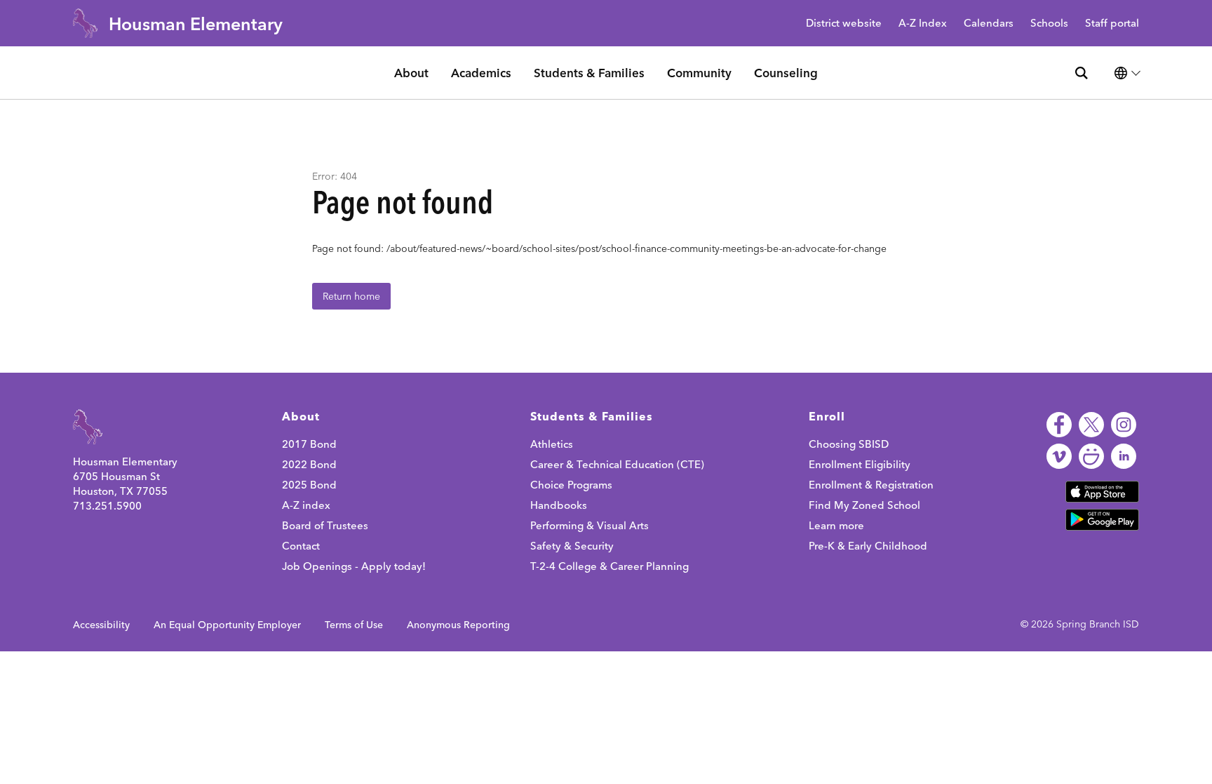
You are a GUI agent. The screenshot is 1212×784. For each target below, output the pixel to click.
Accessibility (101, 624)
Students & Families (589, 72)
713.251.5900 (107, 505)
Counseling (786, 72)
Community (699, 72)
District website (844, 23)
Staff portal (1112, 23)
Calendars (989, 23)
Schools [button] (1049, 23)
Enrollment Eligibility (859, 464)
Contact (301, 545)
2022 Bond (309, 464)
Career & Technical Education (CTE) (617, 464)
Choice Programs (571, 484)
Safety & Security (572, 545)
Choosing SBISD (849, 444)
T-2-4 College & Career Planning (609, 566)
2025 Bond (309, 484)
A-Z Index (922, 23)
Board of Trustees (325, 525)
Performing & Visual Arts (589, 525)
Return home (351, 296)
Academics (481, 72)
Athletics (551, 444)
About (411, 72)
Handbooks (558, 505)
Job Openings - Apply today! (354, 566)
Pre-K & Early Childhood (868, 545)
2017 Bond (309, 444)
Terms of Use (354, 624)
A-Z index (306, 505)
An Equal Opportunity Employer (227, 624)
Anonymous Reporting (458, 624)
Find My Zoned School (864, 505)
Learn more (836, 525)
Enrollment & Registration (871, 484)
